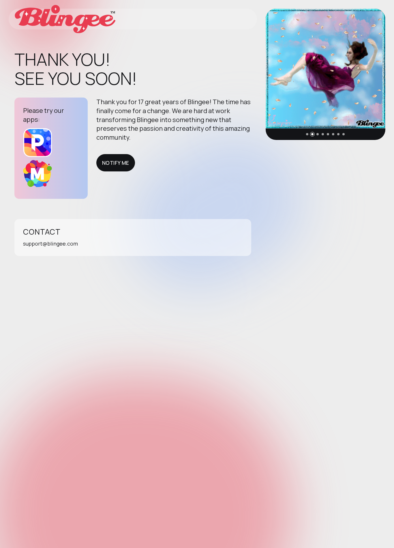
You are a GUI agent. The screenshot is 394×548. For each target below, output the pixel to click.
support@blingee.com (50, 243)
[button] (307, 134)
